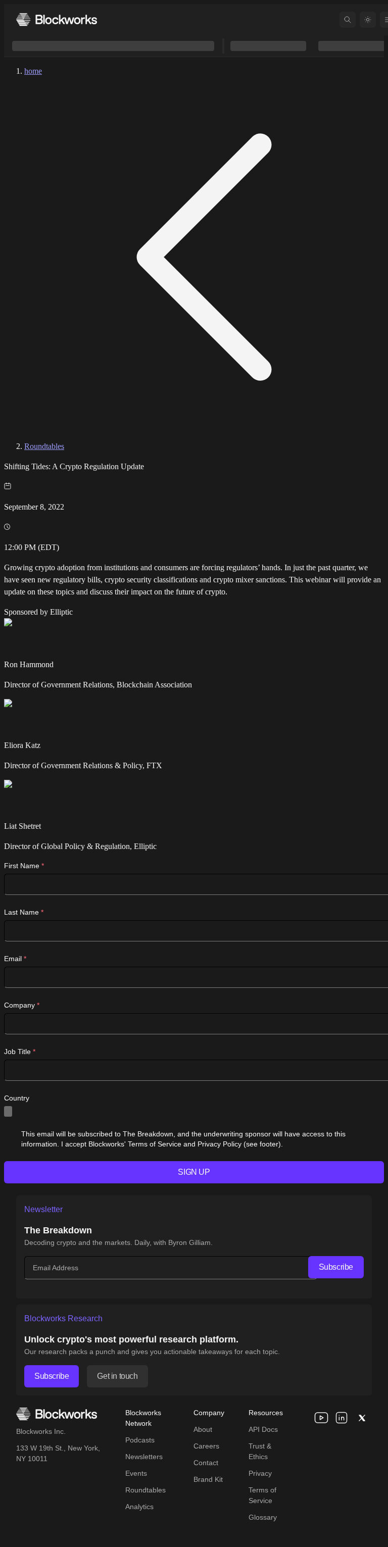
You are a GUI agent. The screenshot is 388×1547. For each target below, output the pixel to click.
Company (21, 1005)
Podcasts (140, 1440)
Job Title (19, 1051)
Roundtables (44, 446)
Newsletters (144, 1457)
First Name (24, 866)
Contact (205, 1463)
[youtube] (321, 1418)
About (202, 1429)
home (33, 71)
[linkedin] (341, 1418)
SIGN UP (194, 1172)
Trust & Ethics (260, 1451)
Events (136, 1473)
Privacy (260, 1473)
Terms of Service (262, 1495)
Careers (206, 1446)
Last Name (23, 912)
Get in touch (117, 1376)
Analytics (139, 1507)
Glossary (263, 1517)
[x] (362, 1418)
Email (15, 959)
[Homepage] (56, 19)
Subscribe (336, 1267)
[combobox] (8, 1111)
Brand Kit (208, 1479)
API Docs (263, 1429)
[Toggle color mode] (368, 20)
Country (16, 1098)
